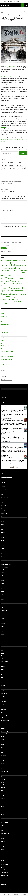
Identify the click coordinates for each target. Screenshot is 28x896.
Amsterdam (3, 500)
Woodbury (3, 846)
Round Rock (3, 750)
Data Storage (4, 569)
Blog (2, 321)
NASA (8, 281)
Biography (3, 265)
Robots (3, 292)
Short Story (3, 774)
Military (11, 278)
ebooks (14, 181)
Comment (22, 221)
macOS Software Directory (7, 351)
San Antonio (3, 755)
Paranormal (24, 284)
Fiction (17, 11)
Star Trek (3, 784)
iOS (9, 275)
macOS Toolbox (4, 661)
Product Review (10, 290)
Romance (7, 292)
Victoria (2, 827)
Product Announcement (12, 288)
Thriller (22, 299)
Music (24, 278)
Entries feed (3, 869)
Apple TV (3, 510)
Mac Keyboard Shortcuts (6, 345)
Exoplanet (3, 594)
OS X (19, 283)
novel (11, 284)
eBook (12, 11)
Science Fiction (7, 294)
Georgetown (4, 621)
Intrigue (5, 275)
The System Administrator (7, 356)
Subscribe (22, 153)
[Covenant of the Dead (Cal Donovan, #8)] (25, 419)
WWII (2, 12)
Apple (2, 262)
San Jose (3, 758)
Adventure (10, 260)
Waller (2, 836)
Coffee (24, 265)
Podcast (9, 285)
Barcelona (3, 524)
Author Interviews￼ (5, 319)
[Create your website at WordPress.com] (14, 1)
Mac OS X (3, 348)
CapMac (3, 545)
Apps (10, 262)
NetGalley (21, 11)
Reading (21, 290)
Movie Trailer (18, 278)
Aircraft (15, 260)
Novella (15, 284)
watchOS (3, 838)
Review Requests (5, 354)
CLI (1, 327)
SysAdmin (3, 801)
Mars (2, 664)
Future (9, 273)
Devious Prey (4, 406)
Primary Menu (26, 5)
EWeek (2, 591)
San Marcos (3, 760)
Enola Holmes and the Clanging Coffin (10, 444)
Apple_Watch (4, 513)
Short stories (23, 294)
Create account (4, 864)
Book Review (11, 265)
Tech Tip (16, 299)
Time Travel (3, 811)
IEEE (2, 275)
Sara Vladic (4, 433)
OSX (2, 707)
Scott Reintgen (4, 407)
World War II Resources (6, 364)
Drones (2, 580)
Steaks (2, 790)
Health (18, 273)
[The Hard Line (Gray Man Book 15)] (25, 456)
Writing (2, 849)
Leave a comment (19, 23)
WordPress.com (4, 875)
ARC (8, 75)
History (23, 273)
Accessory (3, 260)
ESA (2, 588)
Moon (2, 672)
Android (2, 502)
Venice (2, 825)
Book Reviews (11, 66)
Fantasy (14, 270)
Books (20, 265)
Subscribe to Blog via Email (9, 238)
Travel (10, 302)
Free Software (4, 610)
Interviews (3, 639)
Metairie (3, 666)
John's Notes (5, 5)
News (2, 698)
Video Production (5, 833)
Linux (11, 275)
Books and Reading (5, 324)
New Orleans (4, 693)
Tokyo (2, 814)
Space (15, 297)
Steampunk (3, 299)
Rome (2, 747)
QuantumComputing (5, 731)
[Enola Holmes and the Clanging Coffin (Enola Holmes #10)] (25, 445)
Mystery (4, 281)
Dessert (9, 268)
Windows (3, 844)
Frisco (2, 612)
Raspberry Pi (4, 733)
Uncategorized (4, 822)
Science (11, 292)
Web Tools (3, 362)
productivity (3, 290)
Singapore (3, 297)
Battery (2, 526)
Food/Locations (4, 337)
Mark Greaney (4, 456)
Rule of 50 (3, 127)
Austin (14, 263)
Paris (2, 712)
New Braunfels (4, 690)
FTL (2, 615)
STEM (6, 299)
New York (3, 696)
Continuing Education (6, 329)
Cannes (2, 543)
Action (6, 260)
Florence (3, 602)
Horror (2, 634)
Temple (2, 806)
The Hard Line (4, 455)
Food (25, 270)
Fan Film (9, 270)
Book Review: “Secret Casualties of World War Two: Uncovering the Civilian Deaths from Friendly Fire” (14, 196)
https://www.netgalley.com (8, 76)
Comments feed (4, 872)
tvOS (2, 819)
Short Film (17, 294)
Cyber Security (4, 268)
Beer (2, 529)
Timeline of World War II (6, 359)
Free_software (4, 273)
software (3, 779)
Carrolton (3, 551)
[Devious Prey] (25, 408)
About (2, 313)
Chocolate (3, 553)
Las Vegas (3, 647)
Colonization (4, 561)
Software (9, 296)
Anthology (3, 505)
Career (2, 548)
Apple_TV (5, 262)
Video (14, 301)
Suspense (11, 299)
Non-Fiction (5, 284)
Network (3, 688)
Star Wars (20, 297)
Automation (19, 263)
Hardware (13, 273)
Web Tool (3, 841)
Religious (3, 739)
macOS (4, 278)
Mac (20, 275)
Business (3, 540)
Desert (2, 572)
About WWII (4, 316)
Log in (2, 867)
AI (13, 260)
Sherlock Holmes (5, 771)
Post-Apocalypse (5, 720)
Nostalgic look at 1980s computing (9, 190)
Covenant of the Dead (6, 418)
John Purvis (12, 23)
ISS (1, 645)
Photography (4, 285)
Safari (2, 752)
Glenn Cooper (4, 419)
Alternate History (6, 11)
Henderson (3, 629)
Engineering (4, 270)
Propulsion (16, 290)
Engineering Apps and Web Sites (8, 335)
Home (2, 340)
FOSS (2, 607)
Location (15, 275)
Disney (12, 268)
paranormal (3, 709)
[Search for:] (14, 370)
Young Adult (4, 304)
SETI (2, 768)
